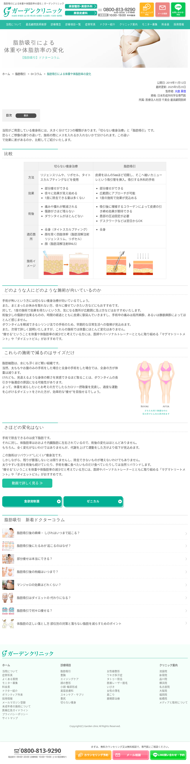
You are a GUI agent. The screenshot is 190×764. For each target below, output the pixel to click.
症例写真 (90, 24)
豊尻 (63, 698)
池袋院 (163, 671)
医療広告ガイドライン (15, 710)
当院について (14, 24)
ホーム (6, 665)
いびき (111, 687)
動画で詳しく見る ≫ (27, 483)
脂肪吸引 (65, 671)
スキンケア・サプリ (72, 694)
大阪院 (163, 690)
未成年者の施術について (16, 706)
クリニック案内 (128, 24)
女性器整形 (113, 671)
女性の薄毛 (113, 690)
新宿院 (163, 675)
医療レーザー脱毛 (117, 683)
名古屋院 (164, 687)
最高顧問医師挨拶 (36, 24)
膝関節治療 (113, 698)
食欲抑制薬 (32, 501)
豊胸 (63, 675)
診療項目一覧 (73, 24)
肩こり (111, 694)
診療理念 (56, 24)
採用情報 (179, 24)
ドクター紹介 (107, 24)
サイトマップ (10, 718)
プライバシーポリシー (15, 714)
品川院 (163, 679)
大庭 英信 (180, 91)
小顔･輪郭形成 (68, 687)
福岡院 (163, 694)
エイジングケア (69, 679)
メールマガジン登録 (14, 702)
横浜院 (163, 683)
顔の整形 (65, 683)
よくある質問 (10, 679)
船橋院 (163, 698)
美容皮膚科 (66, 690)
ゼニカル (93, 501)
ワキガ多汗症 (114, 675)
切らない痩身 (68, 702)
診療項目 (65, 665)
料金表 (165, 24)
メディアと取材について (173, 702)
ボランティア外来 (12, 694)
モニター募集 (150, 24)
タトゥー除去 (114, 679)
